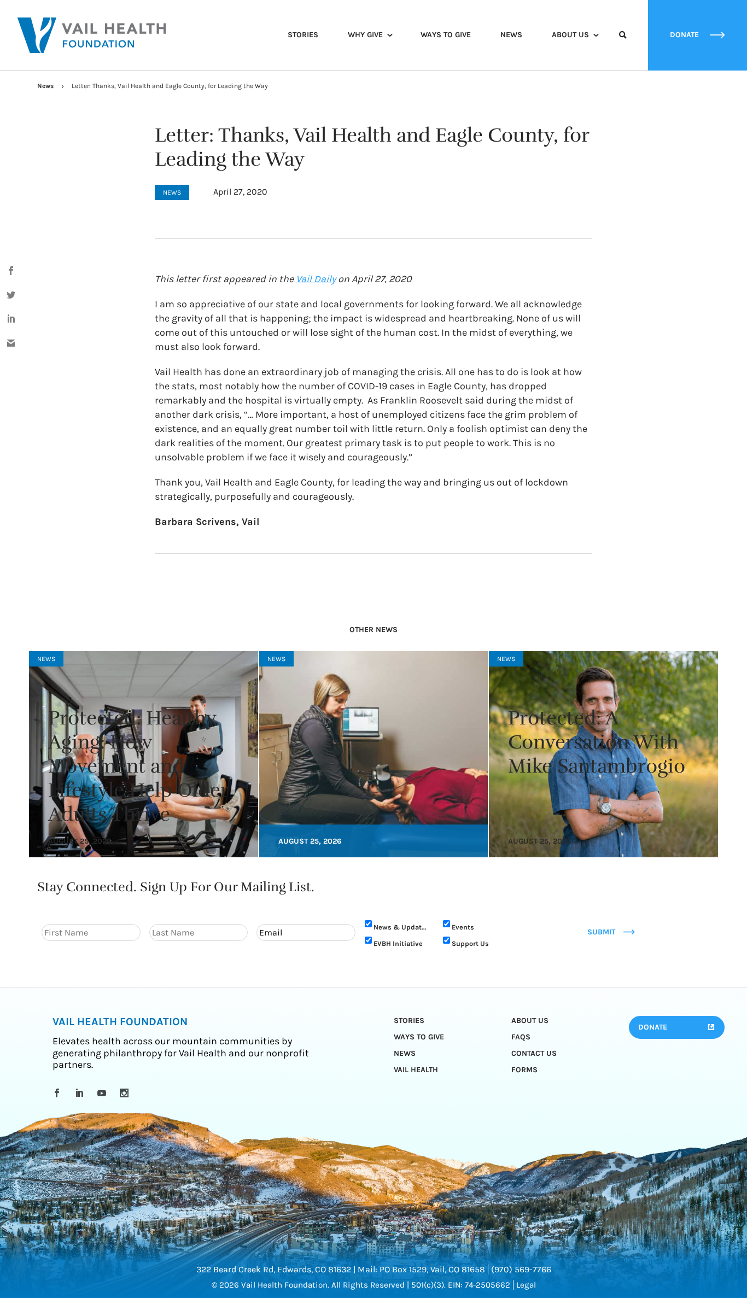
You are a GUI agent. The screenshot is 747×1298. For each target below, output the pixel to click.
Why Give (365, 34)
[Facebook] (59, 1093)
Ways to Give (446, 34)
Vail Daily (316, 279)
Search (623, 45)
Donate (652, 1027)
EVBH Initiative (398, 943)
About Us (570, 34)
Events (463, 927)
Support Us (470, 943)
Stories (303, 34)
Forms (524, 1069)
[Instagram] (126, 1093)
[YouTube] (104, 1093)
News (511, 34)
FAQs (520, 1037)
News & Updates (401, 927)
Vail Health (416, 1069)
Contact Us (534, 1053)
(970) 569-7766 (521, 1269)
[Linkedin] (81, 1093)
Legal (526, 1285)
